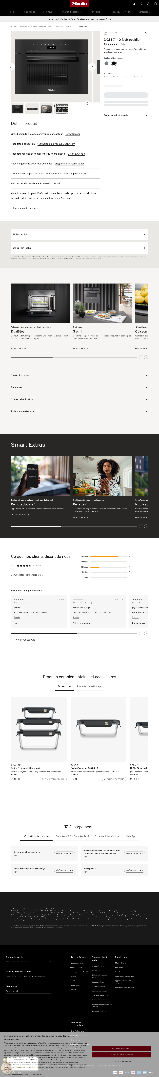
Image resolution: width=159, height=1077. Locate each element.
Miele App (130, 836)
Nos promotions (98, 982)
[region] (55, 66)
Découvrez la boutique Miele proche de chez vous (25, 977)
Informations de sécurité (24, 208)
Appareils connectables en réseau (124, 982)
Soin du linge (28, 12)
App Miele (119, 967)
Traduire (17, 617)
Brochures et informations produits (102, 1005)
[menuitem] (13, 11)
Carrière (73, 976)
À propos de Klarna (99, 1011)
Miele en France (76, 967)
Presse (72, 981)
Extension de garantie (100, 995)
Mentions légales (10, 1074)
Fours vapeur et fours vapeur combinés (35, 26)
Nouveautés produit (99, 991)
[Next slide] (92, 67)
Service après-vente (121, 12)
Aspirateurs (48, 12)
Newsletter (12, 986)
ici (29, 193)
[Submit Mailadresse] (50, 992)
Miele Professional (77, 1031)
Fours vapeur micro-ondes (65, 26)
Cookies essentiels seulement (122, 1055)
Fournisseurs (75, 985)
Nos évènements (98, 986)
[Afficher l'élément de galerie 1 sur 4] (17, 109)
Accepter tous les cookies (121, 1048)
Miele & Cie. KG (51, 183)
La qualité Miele (98, 966)
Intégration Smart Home (124, 976)
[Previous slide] (11, 67)
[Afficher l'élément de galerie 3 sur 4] (46, 109)
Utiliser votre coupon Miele (100, 976)
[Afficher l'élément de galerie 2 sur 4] (32, 109)
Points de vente (14, 957)
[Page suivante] (146, 633)
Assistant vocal (121, 972)
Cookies (39, 1074)
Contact (73, 990)
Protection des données (26, 1074)
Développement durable (79, 972)
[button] (106, 63)
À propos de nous (77, 963)
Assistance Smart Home (124, 988)
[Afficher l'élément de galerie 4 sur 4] (61, 109)
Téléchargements (64, 853)
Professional (144, 12)
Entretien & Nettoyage (71, 12)
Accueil (14, 26)
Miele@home (120, 963)
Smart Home (94, 12)
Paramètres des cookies (122, 1061)
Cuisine (12, 12)
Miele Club (96, 971)
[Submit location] (50, 962)
